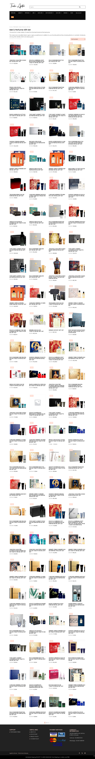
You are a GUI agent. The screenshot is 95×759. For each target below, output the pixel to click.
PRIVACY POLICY (34, 736)
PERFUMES (16, 27)
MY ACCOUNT (34, 734)
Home (11, 27)
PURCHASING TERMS (15, 732)
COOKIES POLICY (35, 739)
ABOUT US (33, 732)
